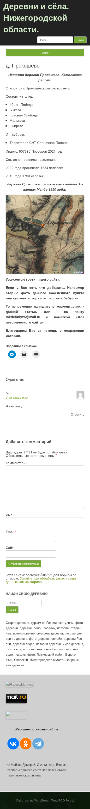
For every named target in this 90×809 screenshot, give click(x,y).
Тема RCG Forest (62, 800)
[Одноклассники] (25, 743)
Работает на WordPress (32, 800)
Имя (10, 514)
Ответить (77, 414)
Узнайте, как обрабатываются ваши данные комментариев (41, 580)
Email (11, 531)
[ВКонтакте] (13, 743)
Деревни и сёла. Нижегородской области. (36, 17)
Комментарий (18, 462)
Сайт (9, 547)
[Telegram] (38, 743)
